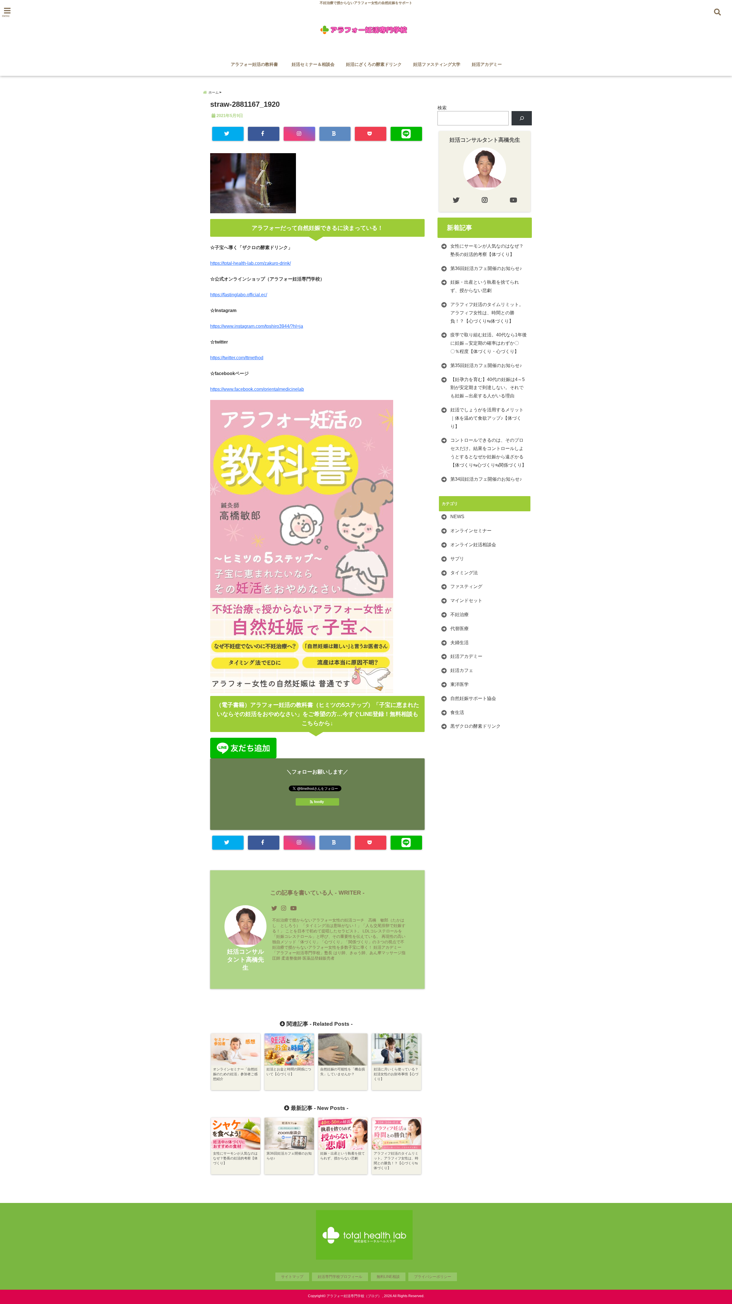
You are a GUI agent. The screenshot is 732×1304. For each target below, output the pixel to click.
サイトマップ (292, 1277)
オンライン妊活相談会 (473, 544)
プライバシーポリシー (432, 1277)
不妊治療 (459, 614)
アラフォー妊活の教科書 (256, 64)
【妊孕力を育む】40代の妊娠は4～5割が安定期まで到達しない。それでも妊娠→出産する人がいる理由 (487, 388)
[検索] (522, 118)
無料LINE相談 (388, 1277)
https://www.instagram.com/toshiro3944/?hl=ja (256, 326)
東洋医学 (459, 684)
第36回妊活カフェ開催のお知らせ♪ (486, 268)
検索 (442, 107)
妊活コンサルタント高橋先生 (245, 959)
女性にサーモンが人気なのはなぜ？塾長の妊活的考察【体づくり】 (487, 250)
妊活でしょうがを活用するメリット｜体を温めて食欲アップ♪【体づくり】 (487, 418)
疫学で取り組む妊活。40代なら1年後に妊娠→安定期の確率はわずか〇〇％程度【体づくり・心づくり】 (488, 343)
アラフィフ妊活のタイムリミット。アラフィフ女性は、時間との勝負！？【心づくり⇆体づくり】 (487, 312)
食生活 (457, 712)
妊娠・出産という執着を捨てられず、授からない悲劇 (484, 286)
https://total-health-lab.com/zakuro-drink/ (250, 263)
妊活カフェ (461, 670)
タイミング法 (464, 572)
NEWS (457, 516)
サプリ (457, 558)
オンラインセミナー (471, 530)
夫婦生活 (459, 642)
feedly (319, 802)
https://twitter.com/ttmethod (236, 357)
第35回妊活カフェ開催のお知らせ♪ (486, 365)
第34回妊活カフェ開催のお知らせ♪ (486, 479)
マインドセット (466, 600)
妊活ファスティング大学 (436, 64)
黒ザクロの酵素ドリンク (475, 726)
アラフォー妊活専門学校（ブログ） (354, 1296)
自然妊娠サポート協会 (473, 698)
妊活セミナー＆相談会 (313, 64)
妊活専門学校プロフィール (340, 1277)
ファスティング (466, 586)
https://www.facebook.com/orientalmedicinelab (257, 389)
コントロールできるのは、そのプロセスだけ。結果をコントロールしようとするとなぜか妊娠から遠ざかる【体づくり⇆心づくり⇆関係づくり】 (488, 452)
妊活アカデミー (487, 64)
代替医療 (459, 628)
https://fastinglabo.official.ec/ (238, 294)
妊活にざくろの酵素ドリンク (374, 64)
